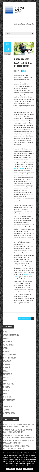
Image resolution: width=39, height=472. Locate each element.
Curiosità (6, 367)
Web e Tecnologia (9, 413)
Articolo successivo (24, 319)
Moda (5, 393)
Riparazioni (7, 397)
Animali (5, 338)
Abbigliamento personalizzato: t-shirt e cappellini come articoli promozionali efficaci (19, 436)
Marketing (7, 390)
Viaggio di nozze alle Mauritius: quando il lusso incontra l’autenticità (17, 431)
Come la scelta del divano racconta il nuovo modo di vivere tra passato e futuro (18, 425)
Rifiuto (19, 469)
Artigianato (7, 341)
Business (6, 351)
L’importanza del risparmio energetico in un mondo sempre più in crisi (18, 441)
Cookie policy (28, 469)
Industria (6, 387)
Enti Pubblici (7, 374)
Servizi (24, 71)
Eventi (5, 377)
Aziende (5, 348)
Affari (5, 332)
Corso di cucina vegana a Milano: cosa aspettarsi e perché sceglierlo (16, 447)
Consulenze (7, 364)
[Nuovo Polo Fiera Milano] (19, 8)
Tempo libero (7, 406)
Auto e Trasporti (9, 345)
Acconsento (10, 469)
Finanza (5, 380)
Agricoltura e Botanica (11, 335)
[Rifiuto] (36, 461)
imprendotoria (8, 384)
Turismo (6, 410)
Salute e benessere (9, 400)
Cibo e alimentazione (10, 358)
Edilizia (5, 371)
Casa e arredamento (10, 354)
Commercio (7, 361)
